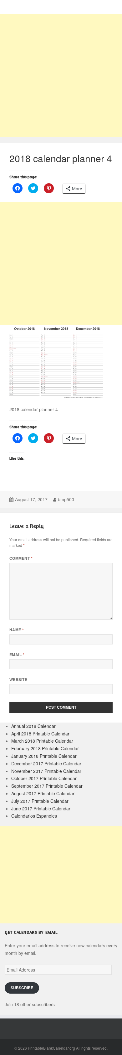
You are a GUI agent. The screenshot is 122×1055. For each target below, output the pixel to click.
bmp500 (66, 499)
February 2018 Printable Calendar (45, 748)
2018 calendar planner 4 (60, 158)
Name (16, 629)
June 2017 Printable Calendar (40, 808)
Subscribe (22, 987)
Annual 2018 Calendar (33, 726)
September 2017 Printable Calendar (47, 786)
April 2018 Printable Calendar (40, 733)
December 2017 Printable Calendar (46, 763)
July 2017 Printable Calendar (40, 801)
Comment (21, 558)
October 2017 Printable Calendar (44, 778)
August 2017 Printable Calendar (42, 793)
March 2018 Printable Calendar (42, 741)
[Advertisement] (61, 75)
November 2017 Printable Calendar (46, 771)
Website (18, 679)
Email (16, 654)
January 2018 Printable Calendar (44, 756)
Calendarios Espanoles (34, 816)
